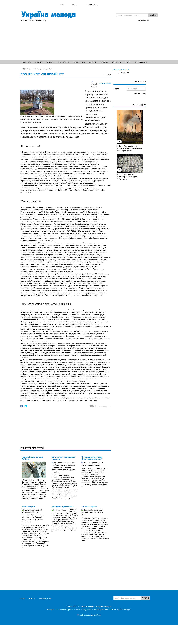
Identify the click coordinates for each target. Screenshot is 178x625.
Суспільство (79, 62)
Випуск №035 (121, 69)
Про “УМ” (75, 4)
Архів (61, 4)
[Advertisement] (77, 40)
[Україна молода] (48, 15)
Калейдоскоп (141, 62)
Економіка (64, 62)
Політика (50, 62)
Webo (98, 615)
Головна (27, 62)
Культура (116, 62)
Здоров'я (104, 62)
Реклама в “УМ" (92, 4)
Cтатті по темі (32, 448)
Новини (38, 62)
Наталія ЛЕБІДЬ (105, 83)
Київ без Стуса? (89, 507)
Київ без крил (28, 507)
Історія (92, 62)
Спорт (128, 62)
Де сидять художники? (63, 507)
